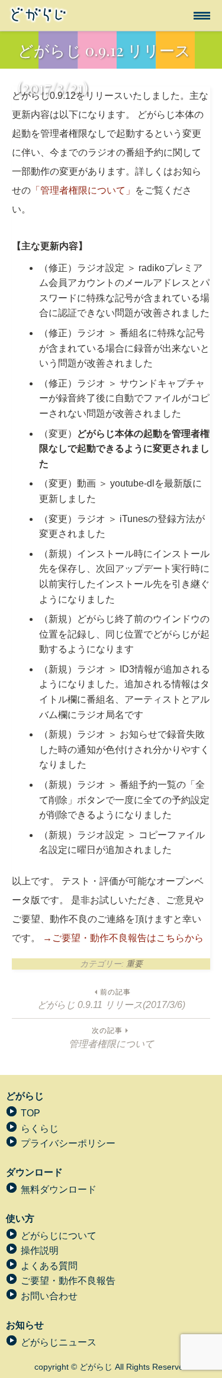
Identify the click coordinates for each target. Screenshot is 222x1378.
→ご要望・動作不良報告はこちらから (123, 938)
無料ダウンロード (58, 1189)
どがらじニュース (58, 1342)
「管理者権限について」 (83, 190)
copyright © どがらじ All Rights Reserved (111, 1366)
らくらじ (40, 1128)
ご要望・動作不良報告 (68, 1281)
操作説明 (40, 1250)
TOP (30, 1113)
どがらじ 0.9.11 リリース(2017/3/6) (111, 998)
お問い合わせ (49, 1296)
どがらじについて (58, 1236)
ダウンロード (34, 1172)
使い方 (20, 1218)
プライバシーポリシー (68, 1143)
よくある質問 (49, 1266)
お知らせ (25, 1325)
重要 (134, 963)
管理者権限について (111, 1037)
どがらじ (25, 1096)
